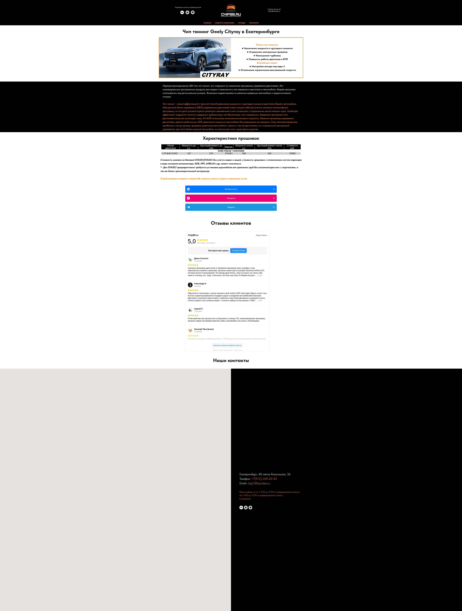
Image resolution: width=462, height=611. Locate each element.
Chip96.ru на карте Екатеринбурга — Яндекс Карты (227, 350)
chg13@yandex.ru (274, 11)
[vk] (182, 14)
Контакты (254, 23)
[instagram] (187, 14)
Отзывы (241, 23)
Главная (207, 23)
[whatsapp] (193, 14)
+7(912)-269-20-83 (274, 9)
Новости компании (224, 23)
